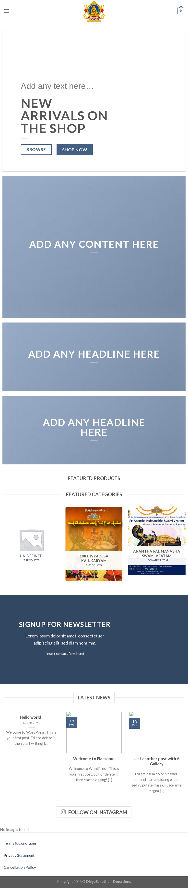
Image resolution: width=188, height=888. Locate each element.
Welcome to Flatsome (94, 758)
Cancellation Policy (20, 867)
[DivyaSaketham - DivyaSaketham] (94, 11)
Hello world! (31, 717)
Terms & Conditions (20, 843)
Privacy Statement (19, 855)
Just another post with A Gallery (157, 761)
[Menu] (7, 11)
